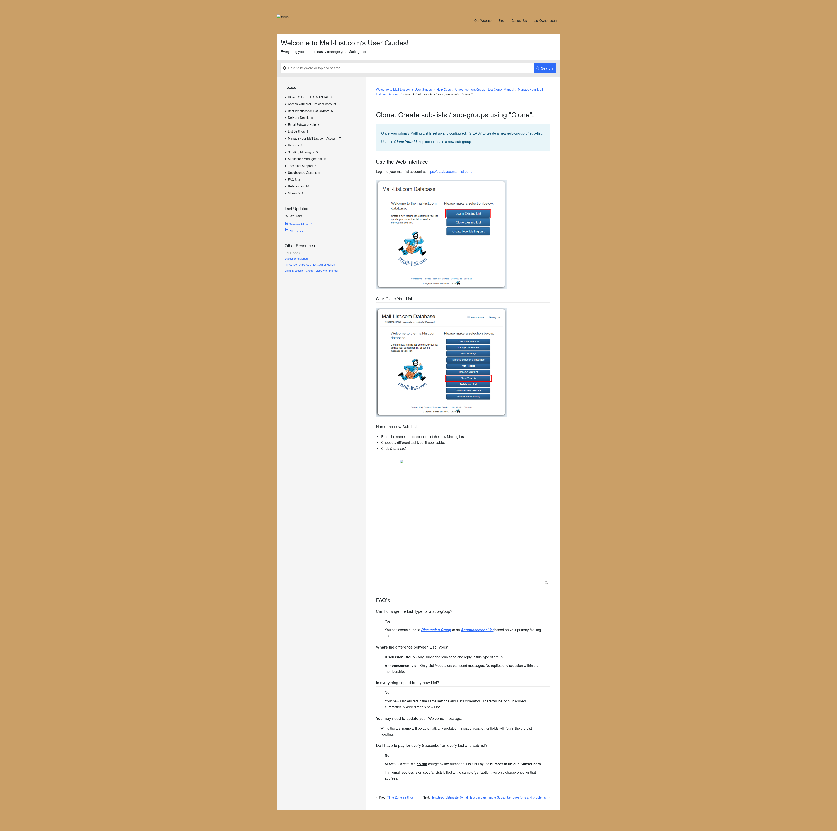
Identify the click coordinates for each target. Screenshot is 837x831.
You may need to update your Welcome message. (419, 718)
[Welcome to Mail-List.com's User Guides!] (283, 16)
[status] (463, 137)
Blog (501, 20)
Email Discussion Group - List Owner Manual (311, 270)
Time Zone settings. (401, 797)
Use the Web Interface (402, 161)
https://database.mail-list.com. (449, 171)
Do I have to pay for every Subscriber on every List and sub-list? (431, 745)
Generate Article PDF (301, 224)
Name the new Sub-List (396, 426)
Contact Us (519, 20)
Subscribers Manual (296, 258)
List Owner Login (545, 20)
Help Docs (444, 89)
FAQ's (383, 600)
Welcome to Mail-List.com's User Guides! (404, 89)
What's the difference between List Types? (412, 647)
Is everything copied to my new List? (407, 682)
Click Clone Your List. (394, 298)
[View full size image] (463, 523)
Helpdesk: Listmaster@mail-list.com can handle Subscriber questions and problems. (489, 797)
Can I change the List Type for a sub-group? (414, 611)
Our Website (483, 20)
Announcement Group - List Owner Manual (484, 89)
